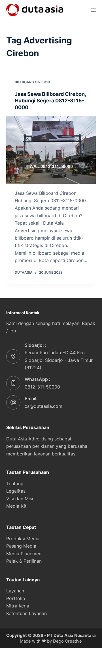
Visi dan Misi (19, 498)
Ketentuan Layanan (26, 613)
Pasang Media (21, 546)
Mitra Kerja (17, 606)
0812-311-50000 (42, 387)
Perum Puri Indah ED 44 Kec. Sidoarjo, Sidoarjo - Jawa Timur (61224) (59, 360)
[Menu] (93, 9)
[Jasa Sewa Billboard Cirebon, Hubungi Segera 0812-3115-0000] (51, 150)
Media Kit (16, 506)
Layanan (15, 591)
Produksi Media (22, 538)
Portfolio (15, 598)
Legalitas (16, 491)
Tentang (15, 483)
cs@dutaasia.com (43, 406)
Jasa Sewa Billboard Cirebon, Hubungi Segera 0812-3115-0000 (50, 100)
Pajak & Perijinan (24, 561)
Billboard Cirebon (32, 82)
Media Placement (24, 553)
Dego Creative (67, 641)
